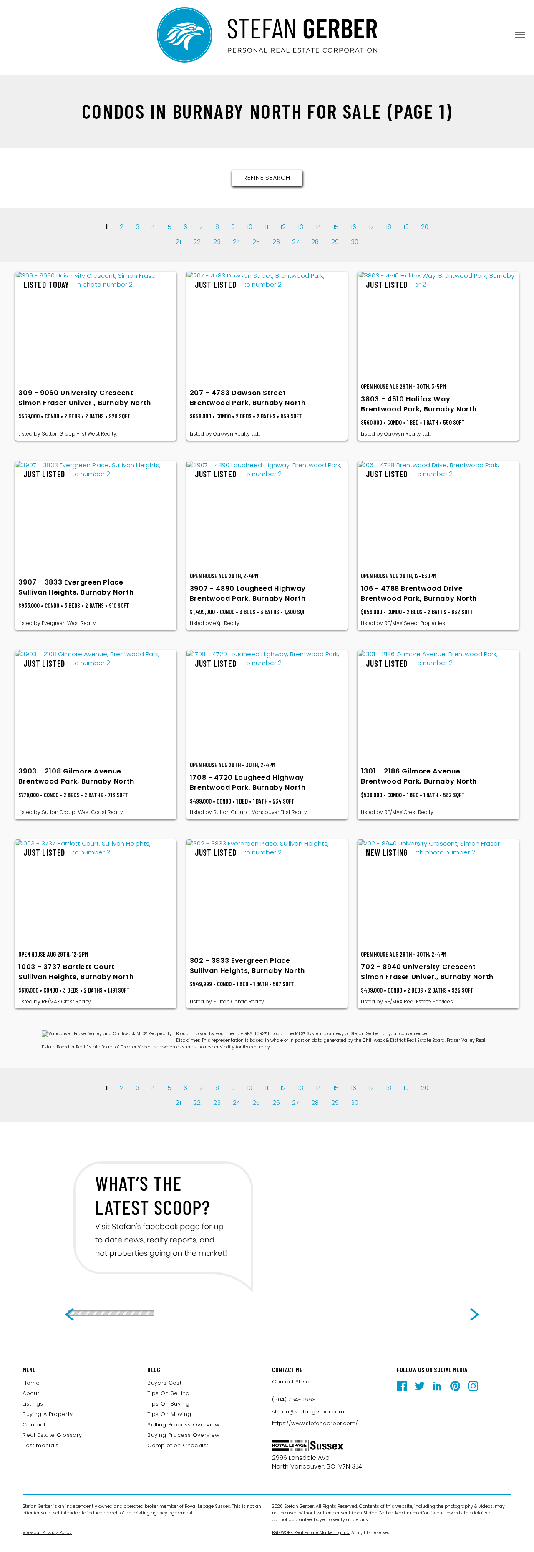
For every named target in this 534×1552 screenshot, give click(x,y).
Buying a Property (48, 1414)
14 (318, 227)
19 (406, 227)
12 (283, 227)
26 (276, 242)
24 (236, 242)
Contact (34, 1425)
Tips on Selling (168, 1393)
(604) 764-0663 (293, 1399)
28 (315, 242)
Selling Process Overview (183, 1425)
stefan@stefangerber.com (308, 1412)
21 (178, 242)
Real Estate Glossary (52, 1435)
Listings (33, 1404)
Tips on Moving (169, 1414)
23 (217, 242)
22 (197, 242)
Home (31, 1383)
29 (335, 242)
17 (371, 227)
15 (336, 227)
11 (266, 227)
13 (300, 227)
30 (354, 242)
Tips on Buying (168, 1404)
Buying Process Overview (183, 1435)
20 (424, 227)
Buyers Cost (164, 1383)
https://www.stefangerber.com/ (315, 1423)
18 (388, 227)
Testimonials (40, 1445)
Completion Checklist (177, 1445)
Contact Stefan (292, 1382)
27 (295, 242)
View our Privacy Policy (47, 1532)
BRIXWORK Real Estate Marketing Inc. (311, 1532)
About (31, 1393)
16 (353, 227)
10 (249, 227)
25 (256, 242)
